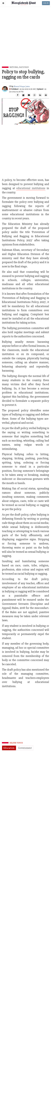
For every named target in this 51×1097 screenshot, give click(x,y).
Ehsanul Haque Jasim (22, 86)
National (14, 67)
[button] (3, 3)
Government (25, 748)
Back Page (24, 67)
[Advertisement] (25, 39)
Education (9, 748)
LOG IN (46, 3)
